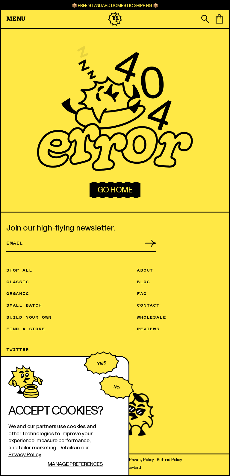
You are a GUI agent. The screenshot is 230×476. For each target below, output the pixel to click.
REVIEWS (148, 329)
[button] (50, 18)
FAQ (141, 293)
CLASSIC (17, 281)
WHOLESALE (151, 317)
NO (116, 387)
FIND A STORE (25, 329)
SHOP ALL (19, 270)
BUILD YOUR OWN (29, 317)
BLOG (143, 281)
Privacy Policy (24, 454)
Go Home (115, 189)
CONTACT (148, 305)
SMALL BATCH (24, 305)
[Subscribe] (147, 242)
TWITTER (17, 349)
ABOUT (145, 270)
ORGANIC (17, 293)
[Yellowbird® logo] (115, 19)
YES (101, 363)
